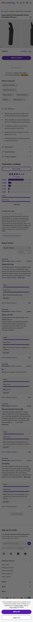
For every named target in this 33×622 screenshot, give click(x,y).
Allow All (16, 612)
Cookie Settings (18, 605)
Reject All (16, 618)
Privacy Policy (13, 607)
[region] (16, 610)
